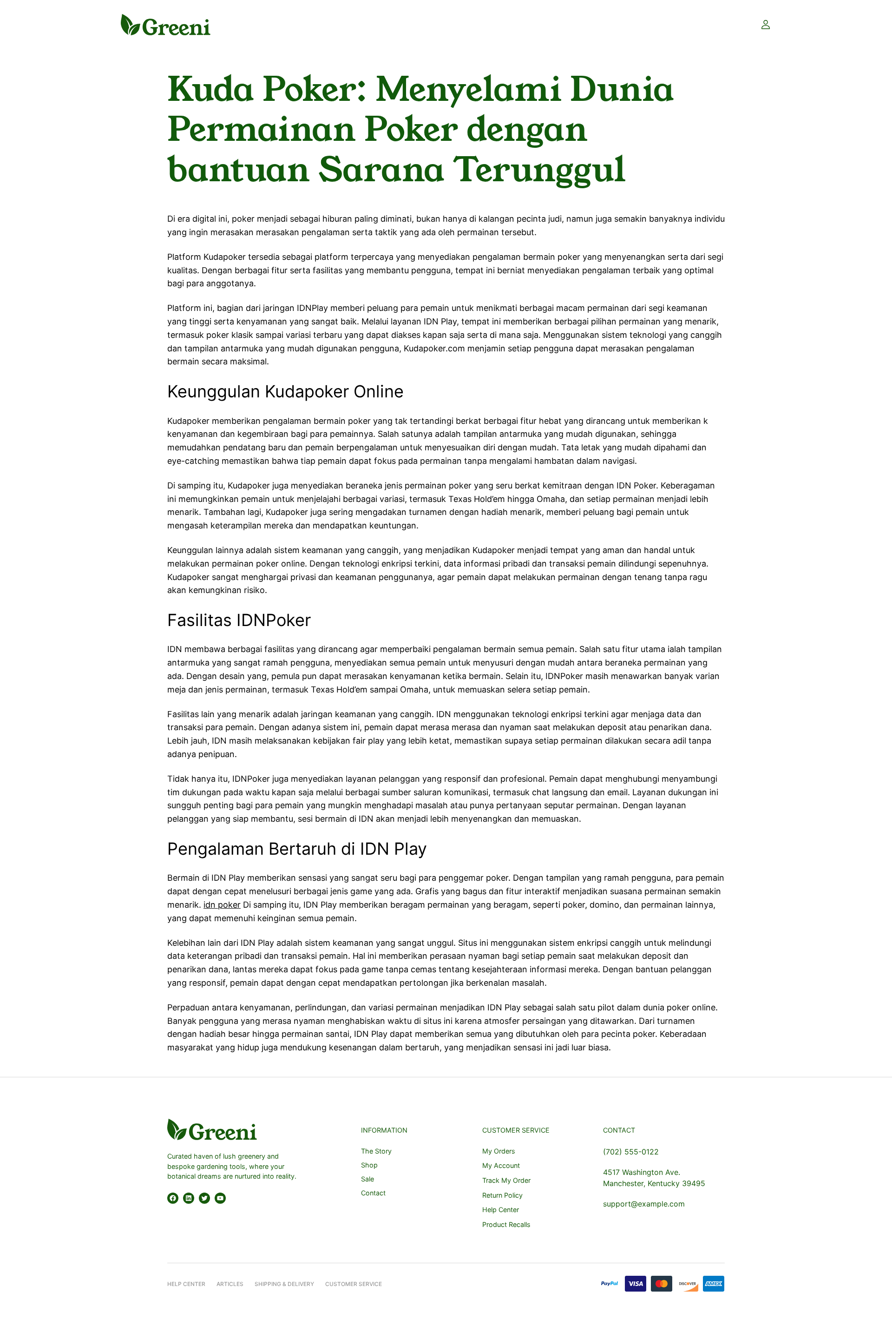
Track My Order (506, 1180)
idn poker (222, 905)
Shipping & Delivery (284, 1283)
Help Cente (184, 1283)
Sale (367, 1179)
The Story (376, 1151)
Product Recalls (506, 1224)
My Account (501, 1165)
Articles (229, 1283)
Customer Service (353, 1283)
